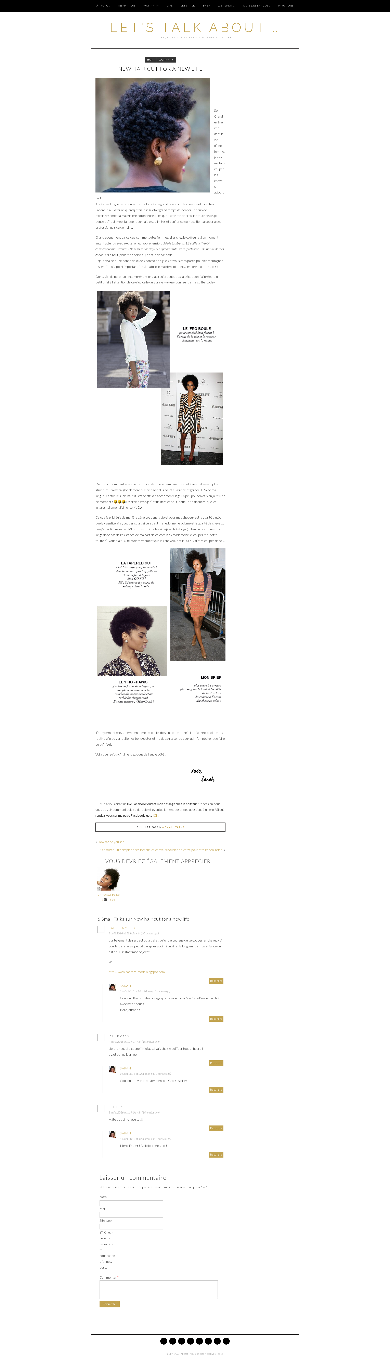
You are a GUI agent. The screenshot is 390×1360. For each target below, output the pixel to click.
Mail (103, 1209)
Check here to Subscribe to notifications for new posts (107, 1249)
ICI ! (156, 815)
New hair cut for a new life (160, 69)
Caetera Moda (122, 928)
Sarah (125, 986)
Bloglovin (208, 1341)
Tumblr (217, 1341)
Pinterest (181, 1341)
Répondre (216, 980)
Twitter (163, 1341)
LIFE (170, 5)
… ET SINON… (226, 5)
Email (226, 1341)
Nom (104, 1197)
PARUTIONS (286, 5)
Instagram (190, 1341)
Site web (106, 1220)
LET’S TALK (188, 5)
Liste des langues (256, 5)
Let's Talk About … (195, 27)
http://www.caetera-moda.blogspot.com (137, 972)
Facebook (172, 1341)
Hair (150, 59)
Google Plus (199, 1341)
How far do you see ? (112, 842)
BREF (206, 5)
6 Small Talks (173, 827)
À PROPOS (103, 5)
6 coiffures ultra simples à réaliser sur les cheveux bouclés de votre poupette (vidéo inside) (161, 850)
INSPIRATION (126, 5)
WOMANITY (151, 5)
